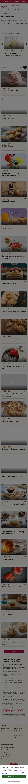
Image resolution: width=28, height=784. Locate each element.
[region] (14, 774)
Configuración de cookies (14, 781)
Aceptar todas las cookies (14, 776)
